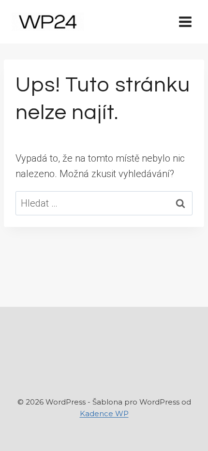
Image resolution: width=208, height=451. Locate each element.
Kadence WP (104, 413)
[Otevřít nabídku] (185, 21)
